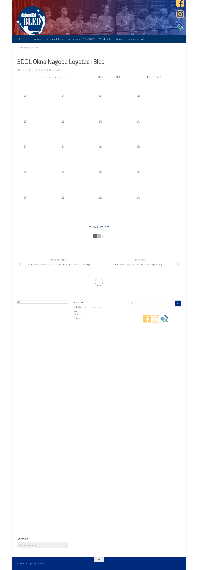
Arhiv (118, 39)
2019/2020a (24, 47)
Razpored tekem (54, 39)
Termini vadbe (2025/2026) (81, 39)
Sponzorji (36, 39)
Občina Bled (79, 318)
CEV (75, 310)
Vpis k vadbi (105, 39)
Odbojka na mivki (136, 39)
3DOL (36, 47)
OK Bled (21, 39)
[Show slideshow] (99, 227)
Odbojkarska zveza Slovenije (87, 307)
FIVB (75, 314)
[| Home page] (31, 21)
